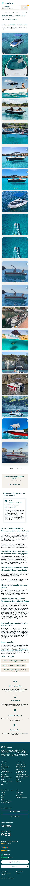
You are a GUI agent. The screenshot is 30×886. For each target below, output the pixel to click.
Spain (2, 796)
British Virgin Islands (6, 801)
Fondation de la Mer (6, 781)
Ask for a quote (15, 484)
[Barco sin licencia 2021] (15, 87)
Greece (3, 794)
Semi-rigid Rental (20, 766)
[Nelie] (15, 317)
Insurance (3, 769)
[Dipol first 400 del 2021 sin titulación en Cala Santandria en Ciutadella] (15, 201)
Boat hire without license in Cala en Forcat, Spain (15, 660)
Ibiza (2, 797)
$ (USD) (14, 866)
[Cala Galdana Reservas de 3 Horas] (15, 272)
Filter (25, 6)
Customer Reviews (6, 778)
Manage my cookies (21, 797)
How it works (19, 794)
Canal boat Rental (21, 774)
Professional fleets (6, 772)
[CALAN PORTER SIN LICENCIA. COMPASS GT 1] (15, 453)
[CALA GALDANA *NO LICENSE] (15, 225)
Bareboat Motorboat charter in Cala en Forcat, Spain (15, 670)
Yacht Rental (19, 768)
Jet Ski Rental (20, 772)
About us (3, 764)
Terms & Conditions (6, 873)
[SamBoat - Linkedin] (9, 834)
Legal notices (4, 871)
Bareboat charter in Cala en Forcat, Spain (13, 665)
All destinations (5, 802)
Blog (2, 784)
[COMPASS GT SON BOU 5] (15, 362)
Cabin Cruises (20, 778)
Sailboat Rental (20, 769)
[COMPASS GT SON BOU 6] (15, 384)
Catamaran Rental (21, 771)
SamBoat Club (5, 776)
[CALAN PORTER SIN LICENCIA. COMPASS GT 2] (15, 429)
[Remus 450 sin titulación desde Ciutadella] (15, 43)
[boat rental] (8, 3)
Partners (18, 873)
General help (19, 792)
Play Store (16, 816)
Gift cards (4, 774)
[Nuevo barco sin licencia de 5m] (15, 157)
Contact (18, 796)
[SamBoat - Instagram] (5, 834)
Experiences (4, 782)
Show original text (10, 507)
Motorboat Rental (21, 764)
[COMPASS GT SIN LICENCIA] (15, 340)
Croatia (3, 792)
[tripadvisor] (5, 855)
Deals (17, 779)
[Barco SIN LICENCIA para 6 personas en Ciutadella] (15, 179)
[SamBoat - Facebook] (2, 834)
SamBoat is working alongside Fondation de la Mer (14, 649)
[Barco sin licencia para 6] (15, 110)
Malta (2, 799)
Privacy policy (19, 871)
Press (2, 779)
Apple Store (16, 811)
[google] (4, 848)
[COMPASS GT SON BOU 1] (15, 406)
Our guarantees (5, 768)
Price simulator (5, 771)
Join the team (5, 766)
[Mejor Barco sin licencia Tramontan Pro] (15, 134)
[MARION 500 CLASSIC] (15, 65)
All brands (18, 781)
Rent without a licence (22, 776)
